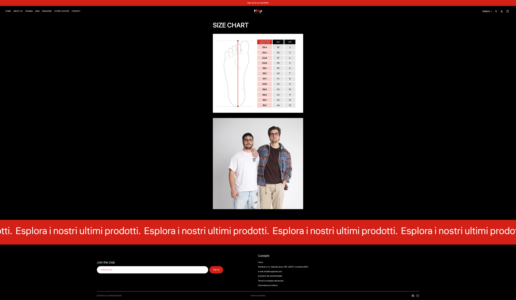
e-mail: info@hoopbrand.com (270, 271)
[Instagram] (417, 295)
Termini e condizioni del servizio (271, 281)
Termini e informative (258, 296)
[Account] (502, 11)
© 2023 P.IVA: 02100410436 (270, 276)
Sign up (216, 269)
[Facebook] (413, 295)
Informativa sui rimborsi (268, 285)
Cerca (260, 262)
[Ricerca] (496, 11)
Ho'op (105, 296)
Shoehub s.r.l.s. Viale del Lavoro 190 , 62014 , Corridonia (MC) (283, 267)
